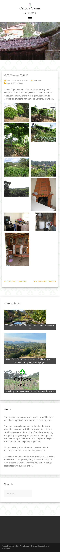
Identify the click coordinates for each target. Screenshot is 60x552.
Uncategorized (15, 83)
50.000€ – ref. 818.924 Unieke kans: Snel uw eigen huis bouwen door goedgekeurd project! (30, 361)
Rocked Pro (42, 546)
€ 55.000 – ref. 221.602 (15, 281)
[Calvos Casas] (30, 4)
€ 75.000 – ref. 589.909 (45, 281)
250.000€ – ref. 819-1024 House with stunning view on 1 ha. (30, 326)
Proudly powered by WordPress (15, 546)
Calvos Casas (30, 8)
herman (38, 81)
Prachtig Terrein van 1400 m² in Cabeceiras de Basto (30, 391)
